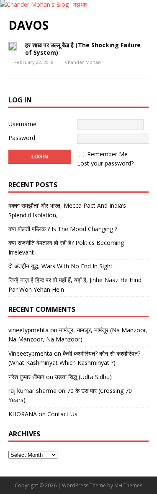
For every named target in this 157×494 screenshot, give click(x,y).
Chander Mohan (83, 62)
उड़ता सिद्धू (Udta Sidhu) (83, 377)
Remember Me (107, 154)
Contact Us (62, 414)
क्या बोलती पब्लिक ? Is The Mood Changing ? (62, 229)
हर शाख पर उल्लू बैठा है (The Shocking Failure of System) (83, 48)
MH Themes (128, 485)
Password (21, 138)
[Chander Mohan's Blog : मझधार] (44, 4)
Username (22, 124)
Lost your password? (105, 163)
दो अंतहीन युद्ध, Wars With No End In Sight (60, 266)
